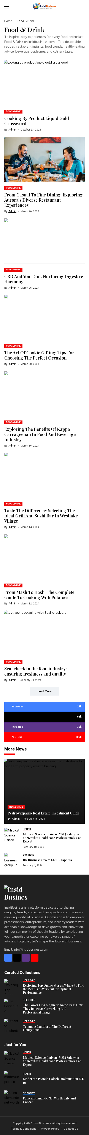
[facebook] (8, 958)
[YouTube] (34, 958)
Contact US (71, 1128)
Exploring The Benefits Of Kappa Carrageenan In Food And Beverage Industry (40, 434)
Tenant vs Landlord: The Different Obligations (47, 1028)
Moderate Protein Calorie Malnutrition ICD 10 (53, 1081)
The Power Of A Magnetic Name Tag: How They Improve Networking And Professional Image (53, 1008)
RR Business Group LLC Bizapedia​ (47, 860)
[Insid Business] (44, 6)
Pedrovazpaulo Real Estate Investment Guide (44, 813)
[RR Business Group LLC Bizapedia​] (11, 860)
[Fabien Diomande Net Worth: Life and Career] (11, 1097)
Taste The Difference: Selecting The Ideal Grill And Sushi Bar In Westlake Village (41, 516)
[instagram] (26, 958)
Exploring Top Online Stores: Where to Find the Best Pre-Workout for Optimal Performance (53, 989)
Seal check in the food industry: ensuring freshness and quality (35, 671)
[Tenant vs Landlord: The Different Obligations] (11, 1026)
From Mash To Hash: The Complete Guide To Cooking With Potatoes (39, 594)
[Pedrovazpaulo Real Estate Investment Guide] (44, 791)
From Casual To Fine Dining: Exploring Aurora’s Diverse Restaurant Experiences (43, 200)
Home (8, 21)
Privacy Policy (50, 1128)
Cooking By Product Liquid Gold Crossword (36, 120)
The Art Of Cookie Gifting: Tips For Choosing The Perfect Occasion (39, 355)
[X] (17, 958)
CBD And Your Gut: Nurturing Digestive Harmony (43, 278)
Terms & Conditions (23, 1128)
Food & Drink (26, 21)
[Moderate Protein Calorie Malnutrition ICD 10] (11, 1078)
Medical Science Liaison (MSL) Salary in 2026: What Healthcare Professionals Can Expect (52, 838)
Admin (12, 129)
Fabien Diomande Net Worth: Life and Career (49, 1100)
